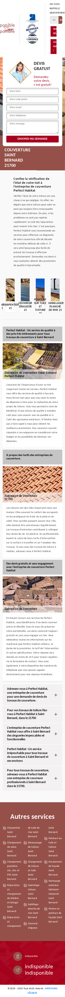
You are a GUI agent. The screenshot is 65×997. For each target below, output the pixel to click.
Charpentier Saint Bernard (13, 832)
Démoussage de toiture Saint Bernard (35, 849)
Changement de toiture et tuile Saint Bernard (35, 871)
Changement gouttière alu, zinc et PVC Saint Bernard (14, 871)
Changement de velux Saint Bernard (14, 849)
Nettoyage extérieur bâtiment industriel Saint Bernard (54, 892)
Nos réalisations (55, 31)
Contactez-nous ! (55, 46)
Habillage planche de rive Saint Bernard (34, 911)
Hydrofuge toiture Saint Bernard (34, 892)
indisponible (39, 967)
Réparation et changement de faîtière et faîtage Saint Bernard (14, 898)
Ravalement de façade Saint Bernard (55, 868)
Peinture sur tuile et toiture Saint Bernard (55, 847)
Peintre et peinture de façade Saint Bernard (55, 915)
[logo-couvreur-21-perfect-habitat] (9, 29)
